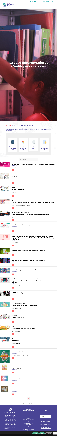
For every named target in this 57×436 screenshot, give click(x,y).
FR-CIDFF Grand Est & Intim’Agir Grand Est (20, 212)
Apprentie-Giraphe (16, 366)
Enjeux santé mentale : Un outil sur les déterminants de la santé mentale (33, 164)
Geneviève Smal (21, 303)
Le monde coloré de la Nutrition (21, 352)
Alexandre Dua (15, 303)
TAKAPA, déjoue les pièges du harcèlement (24, 305)
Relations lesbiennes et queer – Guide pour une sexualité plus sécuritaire (33, 202)
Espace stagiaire (49, 1)
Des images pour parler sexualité (22, 390)
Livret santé (15, 340)
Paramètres (49, 433)
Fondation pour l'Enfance (17, 174)
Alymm (13, 326)
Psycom (13, 187)
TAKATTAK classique (18, 293)
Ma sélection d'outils (34, 1)
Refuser (42, 433)
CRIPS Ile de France (15, 377)
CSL (12, 200)
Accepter (35, 433)
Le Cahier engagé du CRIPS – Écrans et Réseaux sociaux (28, 260)
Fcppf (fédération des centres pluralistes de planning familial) (25, 278)
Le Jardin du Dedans (18, 189)
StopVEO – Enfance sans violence (29, 174)
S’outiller (9, 125)
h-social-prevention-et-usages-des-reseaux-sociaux (28, 225)
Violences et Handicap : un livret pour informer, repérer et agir (30, 214)
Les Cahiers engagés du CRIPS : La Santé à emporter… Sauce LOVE (31, 270)
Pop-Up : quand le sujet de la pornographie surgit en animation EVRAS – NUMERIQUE (33, 281)
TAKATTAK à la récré (18, 318)
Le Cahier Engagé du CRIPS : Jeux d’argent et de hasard (28, 250)
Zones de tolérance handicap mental (23, 379)
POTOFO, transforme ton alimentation (23, 329)
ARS (12, 338)
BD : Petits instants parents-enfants (22, 177)
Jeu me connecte (17, 368)
